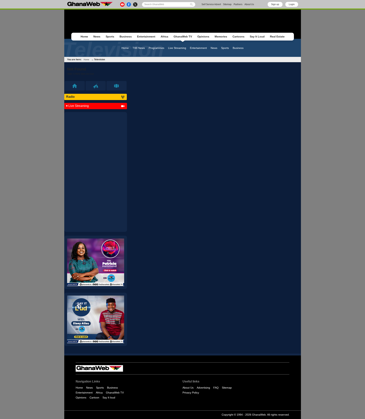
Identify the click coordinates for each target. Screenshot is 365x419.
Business (126, 36)
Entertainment (146, 36)
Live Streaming (177, 47)
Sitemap (227, 4)
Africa (164, 36)
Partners (238, 4)
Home (84, 36)
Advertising (203, 387)
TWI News (139, 47)
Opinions (203, 36)
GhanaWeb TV (183, 36)
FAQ (216, 387)
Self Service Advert (211, 4)
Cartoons (238, 36)
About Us (249, 4)
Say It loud (108, 397)
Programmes (156, 47)
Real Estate (277, 36)
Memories (221, 36)
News (96, 36)
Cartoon (94, 397)
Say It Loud (257, 36)
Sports (110, 36)
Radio (70, 96)
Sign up (275, 4)
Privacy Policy (190, 392)
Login (292, 4)
